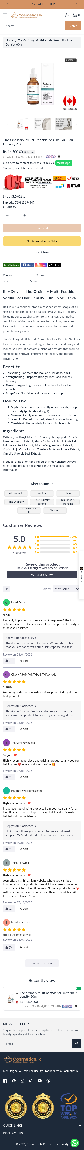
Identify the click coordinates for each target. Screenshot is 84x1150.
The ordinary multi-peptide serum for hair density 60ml (48, 994)
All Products (16, 493)
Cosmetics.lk (34, 1144)
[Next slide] (76, 4)
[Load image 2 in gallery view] (42, 124)
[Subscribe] (76, 1043)
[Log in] (67, 15)
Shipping (8, 168)
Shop (68, 493)
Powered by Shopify (55, 1144)
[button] (7, 15)
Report (23, 660)
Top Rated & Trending (68, 502)
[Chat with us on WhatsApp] (74, 1143)
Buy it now (42, 252)
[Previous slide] (7, 4)
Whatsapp (63, 163)
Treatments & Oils (29, 510)
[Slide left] (7, 124)
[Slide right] (76, 124)
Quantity (9, 207)
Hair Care (42, 493)
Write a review (42, 574)
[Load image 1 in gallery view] (20, 124)
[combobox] (42, 25)
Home (9, 40)
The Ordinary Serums (42, 502)
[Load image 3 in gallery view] (63, 124)
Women (54, 510)
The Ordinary (16, 501)
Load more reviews (42, 963)
